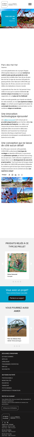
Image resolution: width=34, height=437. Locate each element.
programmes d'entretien (10, 364)
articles (5, 359)
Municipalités (6, 380)
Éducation (5, 383)
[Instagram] (12, 175)
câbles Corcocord (9, 120)
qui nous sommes (7, 356)
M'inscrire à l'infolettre (10, 408)
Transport (5, 385)
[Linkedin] (16, 175)
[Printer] (22, 175)
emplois (4, 366)
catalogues (5, 361)
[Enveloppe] (19, 175)
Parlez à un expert (17, 298)
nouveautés (6, 369)
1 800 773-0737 (11, 427)
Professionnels (7, 378)
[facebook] (9, 175)
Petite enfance (7, 388)
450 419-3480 (11, 426)
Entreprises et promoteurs (11, 390)
